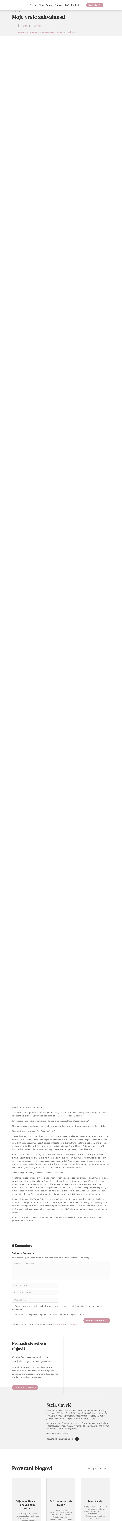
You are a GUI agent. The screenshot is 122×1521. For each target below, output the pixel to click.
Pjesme (49, 5)
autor (20, 32)
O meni (33, 5)
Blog (41, 5)
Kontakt (75, 5)
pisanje (53, 32)
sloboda (60, 32)
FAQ (67, 5)
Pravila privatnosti (59, 1324)
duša (25, 32)
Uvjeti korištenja (71, 1324)
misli (47, 32)
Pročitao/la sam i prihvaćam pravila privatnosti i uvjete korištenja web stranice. (50, 1314)
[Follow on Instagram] (77, 1439)
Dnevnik (59, 5)
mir (42, 32)
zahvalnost (70, 32)
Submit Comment (95, 1320)
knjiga (31, 32)
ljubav (37, 32)
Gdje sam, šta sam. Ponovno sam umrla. (27, 1505)
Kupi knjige (93, 5)
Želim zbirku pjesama (25, 1387)
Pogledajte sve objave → (97, 1469)
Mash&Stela (95, 1501)
